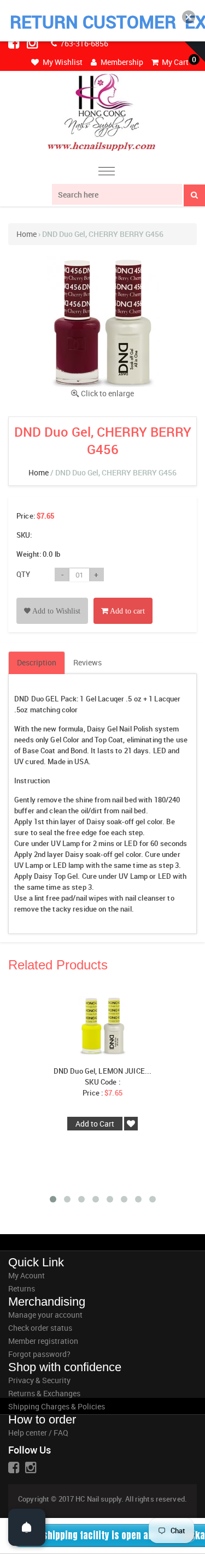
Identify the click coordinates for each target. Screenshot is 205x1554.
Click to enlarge (107, 393)
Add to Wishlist (55, 611)
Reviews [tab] (87, 662)
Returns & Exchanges (44, 1393)
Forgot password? (39, 1354)
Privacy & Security (39, 1380)
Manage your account (45, 1314)
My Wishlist (62, 62)
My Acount (26, 1275)
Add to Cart (94, 1123)
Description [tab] (36, 662)
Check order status (40, 1328)
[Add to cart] (123, 598)
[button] (188, 16)
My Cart (174, 62)
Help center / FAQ (38, 1432)
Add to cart (126, 611)
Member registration (43, 1341)
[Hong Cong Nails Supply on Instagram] (33, 42)
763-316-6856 (83, 43)
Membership (121, 62)
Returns (21, 1288)
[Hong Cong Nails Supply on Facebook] (14, 42)
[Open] (26, 1527)
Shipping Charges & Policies (56, 1406)
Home (26, 234)
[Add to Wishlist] (52, 598)
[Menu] (106, 173)
